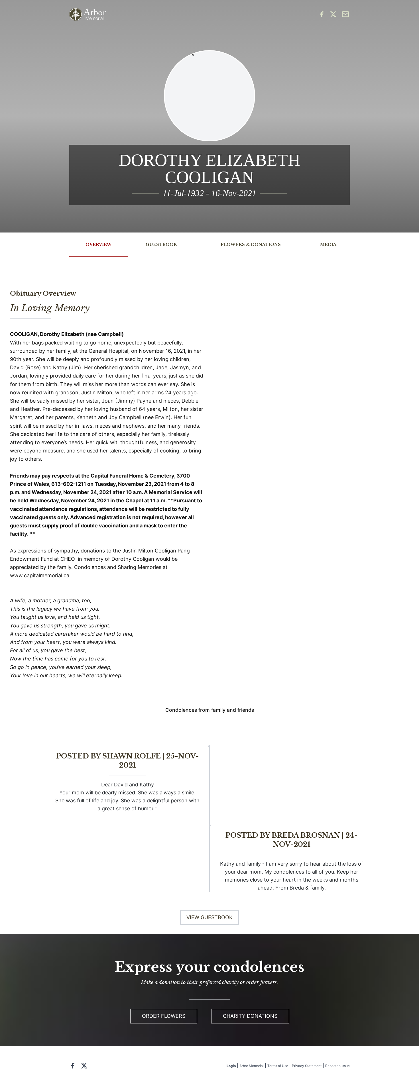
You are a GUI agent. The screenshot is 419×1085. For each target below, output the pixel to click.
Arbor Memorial (251, 1066)
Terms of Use (277, 1066)
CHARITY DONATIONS (250, 1016)
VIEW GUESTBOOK (209, 917)
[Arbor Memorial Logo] (87, 14)
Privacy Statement (307, 1066)
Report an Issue (337, 1066)
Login (231, 1066)
